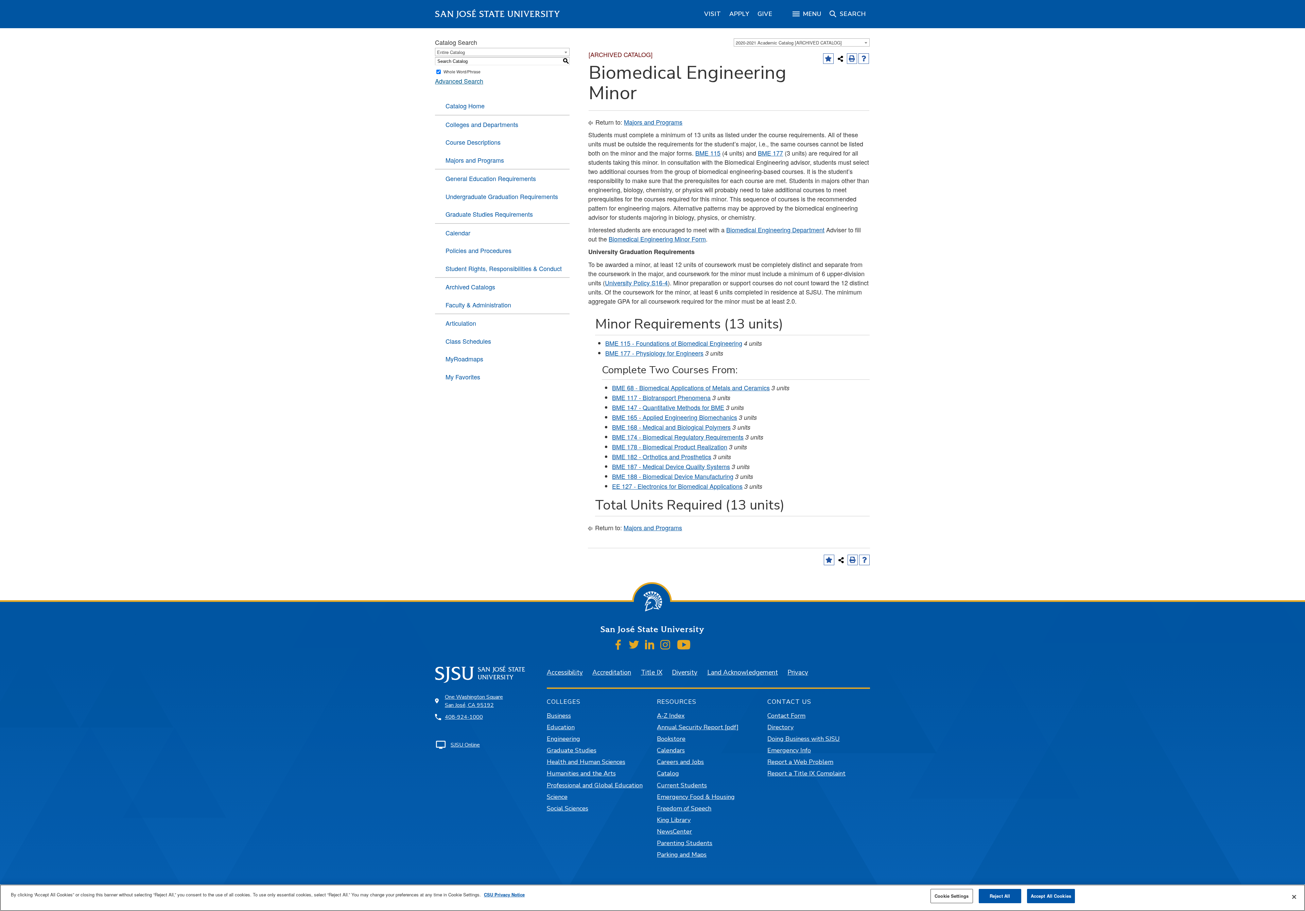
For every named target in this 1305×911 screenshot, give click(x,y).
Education (561, 727)
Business (559, 716)
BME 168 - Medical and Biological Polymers (671, 427)
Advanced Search (459, 80)
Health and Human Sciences (586, 762)
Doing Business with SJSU (803, 739)
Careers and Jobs (680, 762)
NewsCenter (674, 831)
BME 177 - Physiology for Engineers (654, 353)
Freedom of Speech (684, 808)
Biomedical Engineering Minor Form (657, 238)
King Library (674, 820)
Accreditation (611, 672)
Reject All (1000, 896)
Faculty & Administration (478, 304)
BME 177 (770, 152)
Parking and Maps (682, 855)
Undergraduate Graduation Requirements (502, 196)
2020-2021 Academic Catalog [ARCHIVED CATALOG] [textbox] (789, 42)
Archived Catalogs (470, 286)
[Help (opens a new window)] (863, 58)
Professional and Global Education (595, 785)
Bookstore (671, 739)
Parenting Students (684, 843)
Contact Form (786, 716)
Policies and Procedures (478, 250)
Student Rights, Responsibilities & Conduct (504, 268)
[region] (712, 14)
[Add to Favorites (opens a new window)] (828, 58)
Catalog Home (465, 105)
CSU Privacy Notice (504, 894)
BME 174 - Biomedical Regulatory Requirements (678, 436)
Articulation (461, 323)
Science (557, 797)
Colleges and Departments (482, 124)
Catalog (668, 773)
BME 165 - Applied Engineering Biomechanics (674, 417)
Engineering (563, 739)
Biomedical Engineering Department (775, 229)
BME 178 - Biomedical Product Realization (669, 446)
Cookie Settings (952, 896)
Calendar (458, 232)
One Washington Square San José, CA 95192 (474, 701)
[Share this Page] (840, 58)
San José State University (497, 14)
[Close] (1294, 897)
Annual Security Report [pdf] (697, 727)
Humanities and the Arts (581, 773)
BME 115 (707, 152)
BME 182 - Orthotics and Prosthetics (661, 456)
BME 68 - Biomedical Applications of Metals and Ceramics (691, 387)
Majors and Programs (475, 160)
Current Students (682, 785)
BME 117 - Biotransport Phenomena (661, 397)
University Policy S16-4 (636, 282)
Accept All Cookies (1051, 896)
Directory (780, 727)
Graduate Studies (571, 750)
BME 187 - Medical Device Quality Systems (671, 466)
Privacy (797, 672)
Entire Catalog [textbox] (451, 52)
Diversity (684, 672)
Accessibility (565, 672)
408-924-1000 (464, 717)
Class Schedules (468, 341)
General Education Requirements (491, 178)
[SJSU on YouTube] (683, 644)
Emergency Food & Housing (696, 797)
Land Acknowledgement (742, 672)
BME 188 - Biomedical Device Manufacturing (672, 476)
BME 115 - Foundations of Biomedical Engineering (673, 343)
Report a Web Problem (800, 762)
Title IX (651, 672)
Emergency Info (789, 750)
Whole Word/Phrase (462, 71)
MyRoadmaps (464, 358)
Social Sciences (567, 808)
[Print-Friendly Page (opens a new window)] (852, 58)
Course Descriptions (473, 142)
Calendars (671, 750)
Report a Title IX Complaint (806, 773)
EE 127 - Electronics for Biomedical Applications (677, 486)
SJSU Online (465, 745)
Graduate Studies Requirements (489, 214)
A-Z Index (670, 716)
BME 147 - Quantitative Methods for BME (668, 407)
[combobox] (802, 42)
